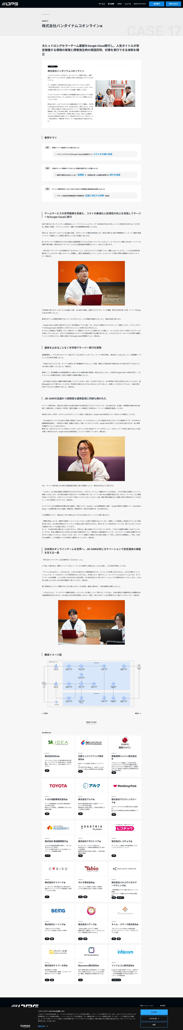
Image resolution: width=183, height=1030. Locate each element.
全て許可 (154, 1012)
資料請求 (157, 4)
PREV (46, 713)
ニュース (128, 4)
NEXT (137, 713)
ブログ (119, 4)
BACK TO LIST (91, 722)
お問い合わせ (173, 4)
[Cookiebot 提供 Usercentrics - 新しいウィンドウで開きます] (25, 1026)
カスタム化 (153, 1018)
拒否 (154, 1025)
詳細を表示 (41, 1026)
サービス (102, 4)
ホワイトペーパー (140, 4)
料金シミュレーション (146, 1005)
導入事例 (111, 4)
